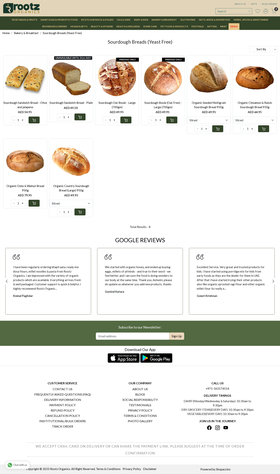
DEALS (234, 26)
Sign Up (177, 336)
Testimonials (140, 405)
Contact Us (62, 389)
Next (273, 281)
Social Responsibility (140, 399)
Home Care (150, 26)
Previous (6, 281)
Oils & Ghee (123, 19)
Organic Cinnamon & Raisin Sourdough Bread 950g (255, 105)
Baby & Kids (141, 19)
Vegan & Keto (78, 26)
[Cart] (34, 120)
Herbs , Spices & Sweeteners (251, 19)
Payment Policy (62, 405)
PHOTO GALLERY (140, 421)
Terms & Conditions (140, 415)
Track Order (62, 426)
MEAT (223, 26)
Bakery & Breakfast (164, 19)
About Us (140, 389)
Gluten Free (187, 19)
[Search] (249, 11)
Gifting (212, 26)
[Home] (21, 8)
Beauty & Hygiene (102, 26)
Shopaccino (223, 469)
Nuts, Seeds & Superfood (214, 19)
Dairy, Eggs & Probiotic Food (59, 19)
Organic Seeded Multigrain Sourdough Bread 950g (209, 105)
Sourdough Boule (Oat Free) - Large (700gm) (163, 105)
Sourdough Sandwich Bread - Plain (71, 102)
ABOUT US (240, 3)
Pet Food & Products (174, 26)
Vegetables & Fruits (24, 19)
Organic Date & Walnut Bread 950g (25, 188)
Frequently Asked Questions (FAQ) (62, 394)
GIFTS (253, 3)
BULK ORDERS (269, 3)
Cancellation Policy (62, 415)
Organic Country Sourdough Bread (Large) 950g (71, 188)
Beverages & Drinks (54, 26)
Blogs (140, 394)
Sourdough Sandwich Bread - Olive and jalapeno (25, 105)
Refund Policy (62, 410)
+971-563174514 (217, 388)
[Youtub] (226, 428)
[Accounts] (266, 11)
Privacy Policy (140, 410)
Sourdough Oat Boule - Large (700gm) (117, 105)
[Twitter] (217, 428)
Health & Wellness (128, 26)
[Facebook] (209, 428)
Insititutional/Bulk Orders (62, 421)
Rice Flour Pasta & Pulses (97, 19)
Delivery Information (62, 399)
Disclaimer (150, 469)
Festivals (197, 26)
